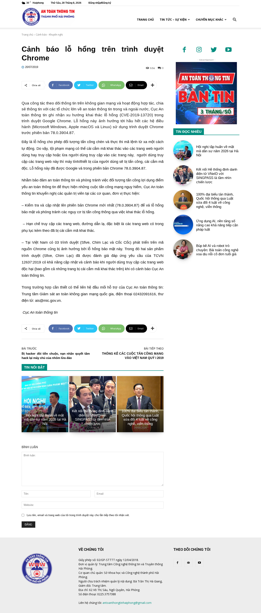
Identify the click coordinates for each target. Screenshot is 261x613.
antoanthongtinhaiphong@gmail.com (127, 603)
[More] (152, 85)
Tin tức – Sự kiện (173, 19)
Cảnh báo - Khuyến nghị (49, 34)
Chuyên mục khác (209, 19)
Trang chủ (145, 19)
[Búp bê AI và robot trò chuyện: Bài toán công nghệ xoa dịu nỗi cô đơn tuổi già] (183, 249)
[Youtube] (228, 50)
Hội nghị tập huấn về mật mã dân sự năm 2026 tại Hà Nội (45, 419)
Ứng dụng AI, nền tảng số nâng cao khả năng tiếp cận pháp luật (217, 225)
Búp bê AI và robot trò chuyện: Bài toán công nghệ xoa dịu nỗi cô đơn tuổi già (217, 250)
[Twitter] (213, 50)
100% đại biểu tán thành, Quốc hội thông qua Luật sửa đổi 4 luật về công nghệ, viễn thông (140, 417)
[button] (234, 20)
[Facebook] (184, 50)
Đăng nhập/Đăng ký (99, 2)
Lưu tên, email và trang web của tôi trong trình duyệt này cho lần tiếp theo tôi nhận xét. (78, 515)
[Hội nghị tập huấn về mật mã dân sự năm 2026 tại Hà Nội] (45, 404)
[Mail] (188, 563)
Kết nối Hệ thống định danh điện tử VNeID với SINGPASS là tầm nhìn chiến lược (92, 417)
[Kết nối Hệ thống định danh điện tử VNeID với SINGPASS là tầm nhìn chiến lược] (183, 175)
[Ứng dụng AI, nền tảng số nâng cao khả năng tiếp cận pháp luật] (183, 224)
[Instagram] (199, 50)
